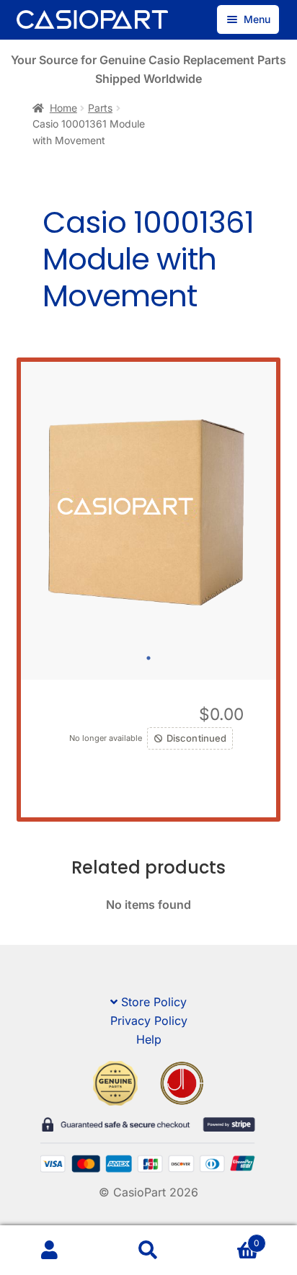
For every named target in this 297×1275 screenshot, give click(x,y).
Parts (100, 108)
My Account (49, 1250)
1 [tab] (148, 658)
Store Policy (154, 1002)
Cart (229, 1237)
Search (148, 1250)
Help (148, 1039)
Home (63, 108)
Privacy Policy (148, 1020)
